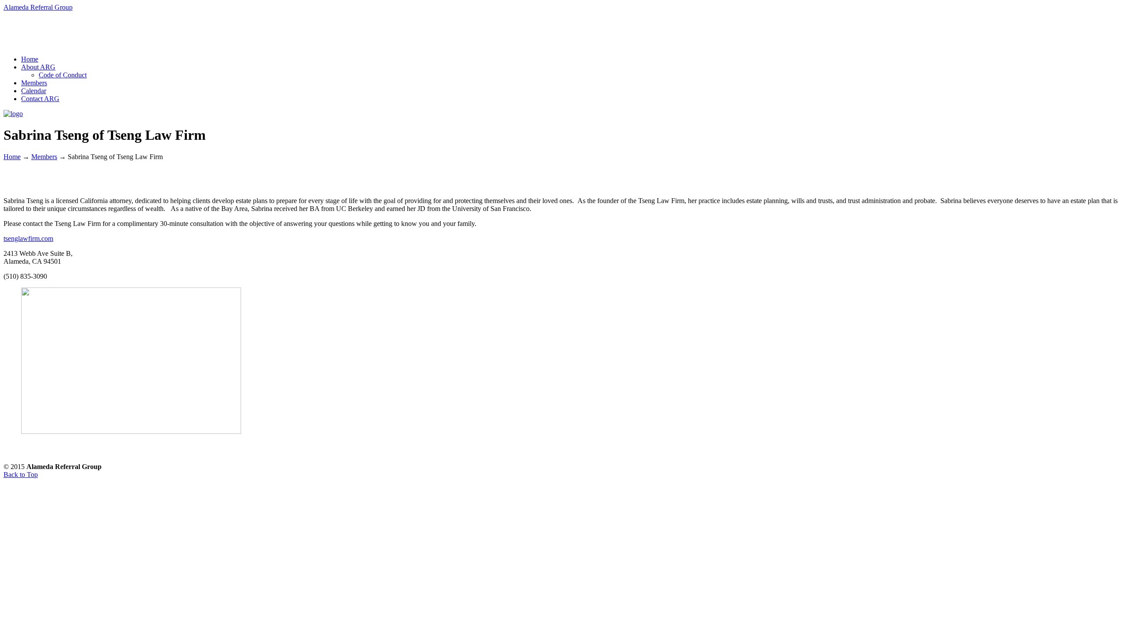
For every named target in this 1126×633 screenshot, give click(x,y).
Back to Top (21, 474)
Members (44, 156)
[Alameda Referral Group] (13, 113)
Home (12, 156)
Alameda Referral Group (38, 7)
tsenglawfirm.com (28, 238)
